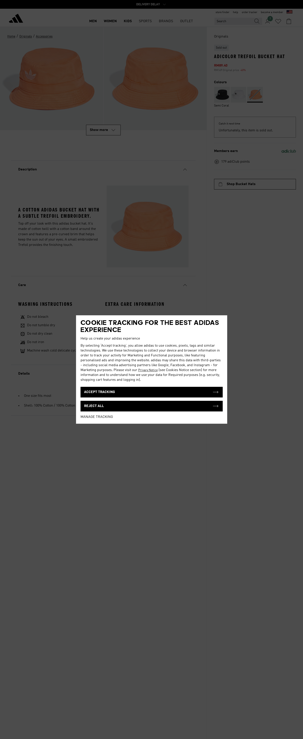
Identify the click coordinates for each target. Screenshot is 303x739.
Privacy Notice (148, 370)
